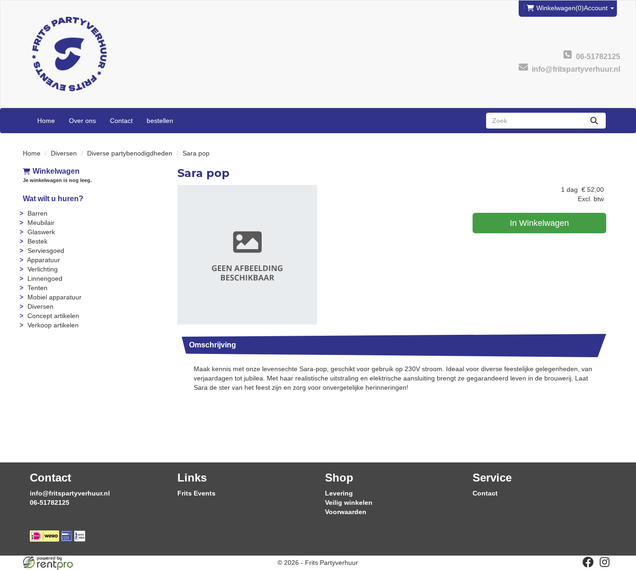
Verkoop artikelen (53, 325)
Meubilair (40, 222)
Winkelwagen (56, 171)
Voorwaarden (345, 512)
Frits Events (196, 493)
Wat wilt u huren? (53, 199)
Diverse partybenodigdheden (129, 153)
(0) (560, 8)
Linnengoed (44, 278)
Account (596, 8)
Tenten (37, 288)
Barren (37, 213)
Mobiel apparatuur (54, 297)
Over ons (82, 120)
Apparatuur (43, 260)
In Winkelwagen (539, 223)
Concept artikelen (53, 315)
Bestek (37, 241)
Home (46, 120)
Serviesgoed (45, 250)
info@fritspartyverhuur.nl (70, 493)
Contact (121, 120)
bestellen (160, 120)
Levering (339, 493)
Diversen (64, 153)
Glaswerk (41, 232)
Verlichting (42, 269)
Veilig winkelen (348, 502)
